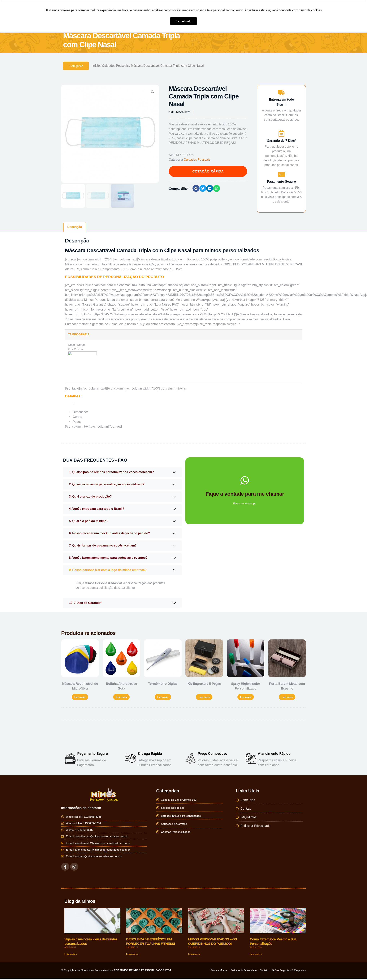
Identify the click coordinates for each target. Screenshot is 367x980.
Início (96, 65)
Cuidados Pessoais (115, 65)
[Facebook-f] (65, 867)
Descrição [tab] (74, 227)
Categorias (76, 66)
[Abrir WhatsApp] (357, 970)
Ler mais (79, 697)
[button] (152, 91)
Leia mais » (70, 954)
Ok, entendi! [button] (183, 21)
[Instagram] (74, 867)
